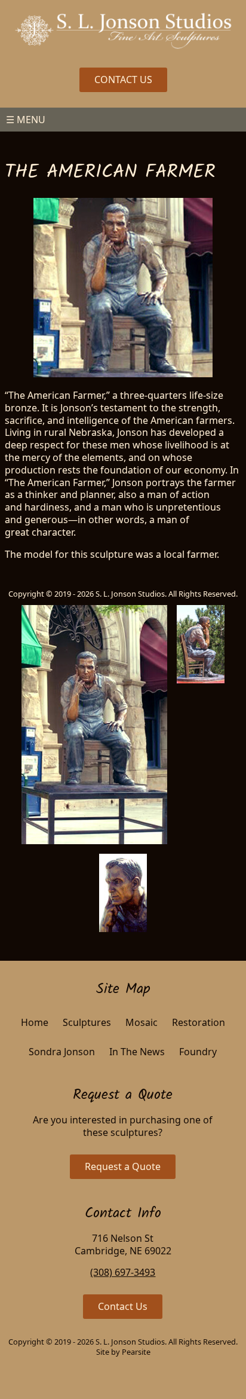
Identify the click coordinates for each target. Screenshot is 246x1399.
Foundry (198, 1051)
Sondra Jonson (62, 1051)
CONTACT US (123, 79)
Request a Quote (123, 1166)
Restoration (198, 1022)
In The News (137, 1051)
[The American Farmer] (94, 724)
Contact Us (122, 1306)
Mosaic (141, 1022)
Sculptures (87, 1022)
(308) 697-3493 (122, 1272)
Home (34, 1022)
